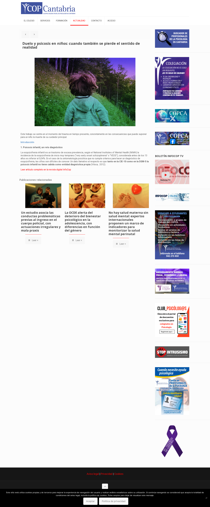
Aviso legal (93, 473)
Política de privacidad (113, 501)
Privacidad (106, 473)
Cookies (118, 473)
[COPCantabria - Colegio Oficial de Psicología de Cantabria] (48, 8)
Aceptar (90, 501)
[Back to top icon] (105, 487)
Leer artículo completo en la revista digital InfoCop (46, 169)
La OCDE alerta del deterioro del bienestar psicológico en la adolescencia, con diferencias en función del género (83, 221)
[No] (206, 497)
